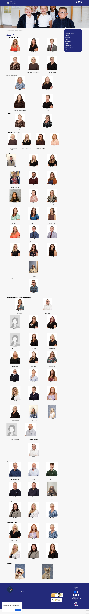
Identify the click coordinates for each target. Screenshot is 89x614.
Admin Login (22, 591)
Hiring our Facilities (68, 41)
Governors (66, 39)
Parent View (34, 590)
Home (60, 4)
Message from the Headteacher (69, 33)
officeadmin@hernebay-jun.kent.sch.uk (58, 592)
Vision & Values (67, 37)
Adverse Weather (22, 590)
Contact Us (66, 49)
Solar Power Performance (68, 45)
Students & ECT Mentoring (69, 47)
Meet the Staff (67, 35)
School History (67, 43)
